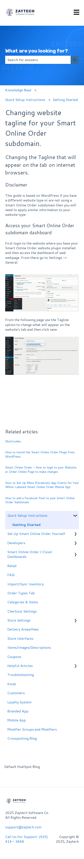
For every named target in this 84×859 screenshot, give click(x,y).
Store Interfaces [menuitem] (20, 638)
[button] (75, 515)
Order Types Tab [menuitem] (21, 592)
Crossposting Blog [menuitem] (22, 738)
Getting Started (65, 99)
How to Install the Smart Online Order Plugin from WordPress (40, 454)
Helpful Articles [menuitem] (20, 665)
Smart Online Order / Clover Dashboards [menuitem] (29, 554)
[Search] (75, 60)
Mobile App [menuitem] (16, 720)
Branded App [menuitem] (17, 711)
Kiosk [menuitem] (11, 683)
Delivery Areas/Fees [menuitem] (23, 629)
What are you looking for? (36, 51)
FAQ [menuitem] (10, 574)
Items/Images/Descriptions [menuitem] (29, 647)
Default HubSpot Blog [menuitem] (22, 766)
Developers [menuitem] (16, 542)
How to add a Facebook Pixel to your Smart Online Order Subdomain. (40, 500)
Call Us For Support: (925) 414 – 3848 (26, 839)
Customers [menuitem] (16, 692)
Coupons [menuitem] (14, 656)
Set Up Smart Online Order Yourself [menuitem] (36, 533)
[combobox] (38, 60)
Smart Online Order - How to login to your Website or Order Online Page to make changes (40, 469)
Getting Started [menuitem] (26, 524)
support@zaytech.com (23, 826)
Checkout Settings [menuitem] (22, 611)
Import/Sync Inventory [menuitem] (25, 583)
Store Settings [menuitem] (18, 620)
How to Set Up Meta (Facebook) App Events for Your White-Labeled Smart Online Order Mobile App (42, 485)
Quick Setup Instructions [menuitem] (27, 515)
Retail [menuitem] (12, 565)
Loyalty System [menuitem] (19, 702)
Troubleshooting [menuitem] (20, 674)
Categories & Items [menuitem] (22, 601)
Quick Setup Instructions (25, 99)
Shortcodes (13, 441)
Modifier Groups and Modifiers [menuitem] (32, 729)
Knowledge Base (18, 89)
